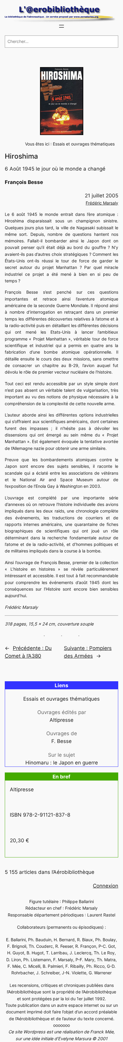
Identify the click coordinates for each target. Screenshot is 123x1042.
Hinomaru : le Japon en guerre (61, 763)
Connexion (105, 886)
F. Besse (61, 741)
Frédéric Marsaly (102, 202)
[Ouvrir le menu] (61, 26)
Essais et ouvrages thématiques (84, 143)
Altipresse (61, 720)
